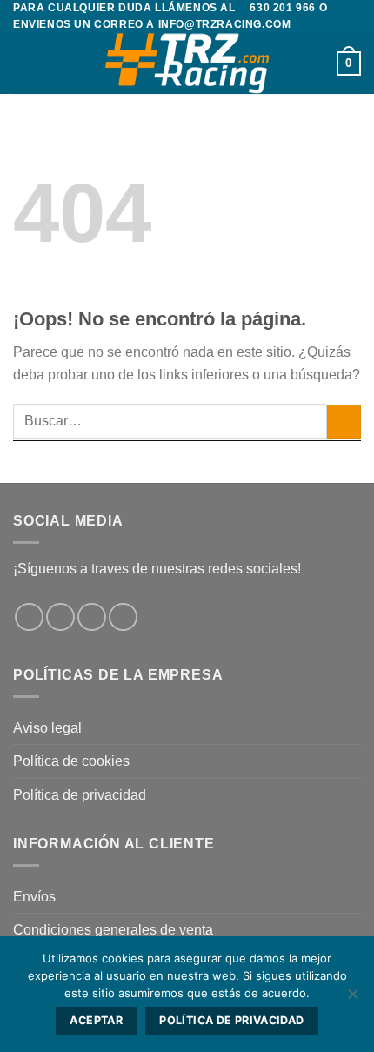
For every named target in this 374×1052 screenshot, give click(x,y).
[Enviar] (344, 422)
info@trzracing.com (224, 24)
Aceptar (96, 1020)
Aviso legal (47, 727)
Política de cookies (71, 761)
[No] (352, 999)
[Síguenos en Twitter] (91, 617)
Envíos (34, 896)
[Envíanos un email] (123, 617)
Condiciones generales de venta (113, 929)
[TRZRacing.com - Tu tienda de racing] (187, 63)
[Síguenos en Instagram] (60, 617)
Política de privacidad (79, 794)
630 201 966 (283, 8)
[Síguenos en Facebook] (29, 617)
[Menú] (23, 64)
